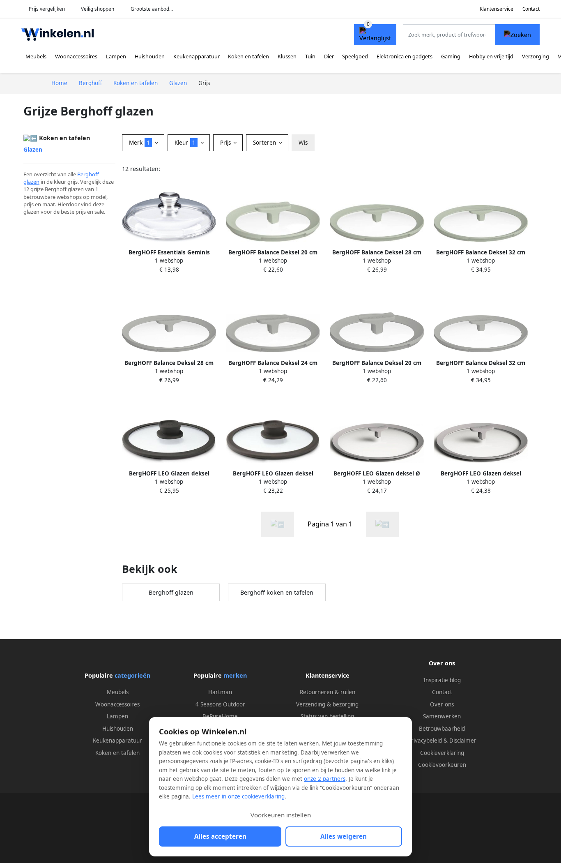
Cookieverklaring (442, 753)
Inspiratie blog (442, 680)
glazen (31, 181)
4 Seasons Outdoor (220, 704)
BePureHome (220, 716)
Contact (531, 9)
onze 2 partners (324, 778)
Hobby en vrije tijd (491, 56)
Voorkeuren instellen (281, 815)
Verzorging (535, 56)
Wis (303, 142)
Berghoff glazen (171, 592)
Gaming (450, 56)
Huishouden (150, 56)
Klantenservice (496, 9)
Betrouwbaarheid (442, 728)
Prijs (226, 142)
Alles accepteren (220, 836)
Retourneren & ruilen (327, 692)
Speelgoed (355, 56)
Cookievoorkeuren (442, 764)
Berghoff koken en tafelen (276, 592)
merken (235, 675)
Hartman (220, 692)
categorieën (132, 675)
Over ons (442, 704)
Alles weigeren (343, 836)
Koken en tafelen (248, 56)
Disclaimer (462, 740)
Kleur (185, 142)
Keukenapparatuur (196, 56)
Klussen (287, 56)
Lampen (116, 56)
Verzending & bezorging (327, 704)
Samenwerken (442, 716)
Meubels (35, 56)
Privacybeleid (425, 740)
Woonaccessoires (76, 56)
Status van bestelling (327, 716)
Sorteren (265, 142)
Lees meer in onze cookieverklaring (238, 796)
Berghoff (88, 174)
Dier (329, 56)
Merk (139, 142)
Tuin (310, 56)
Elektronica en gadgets (404, 56)
